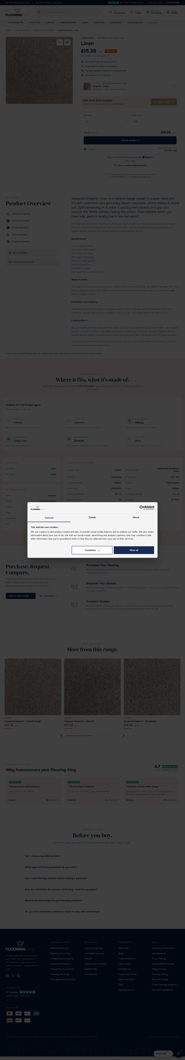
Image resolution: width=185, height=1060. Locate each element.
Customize (90, 550)
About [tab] (136, 517)
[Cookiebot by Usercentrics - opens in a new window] (141, 508)
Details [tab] (92, 517)
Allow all (134, 550)
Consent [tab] (49, 517)
